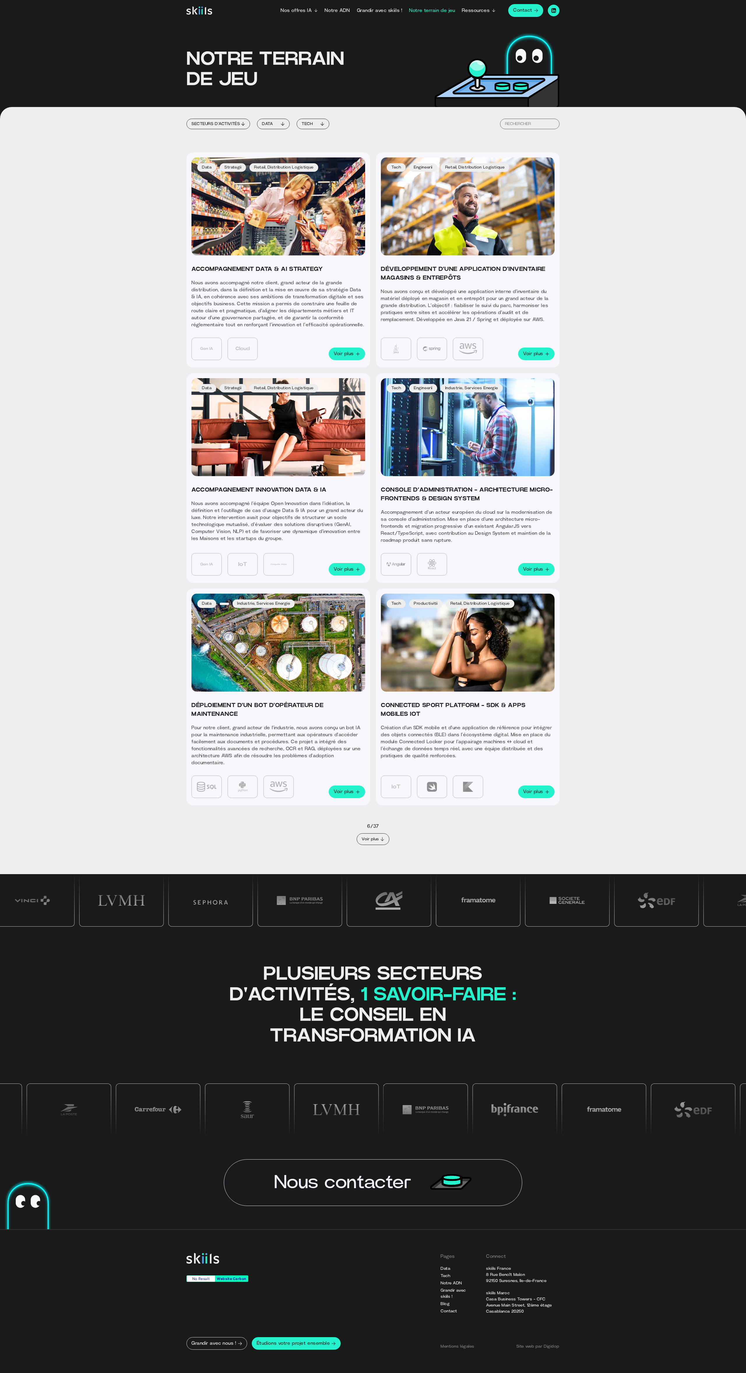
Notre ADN (337, 10)
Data (445, 1269)
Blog (445, 1304)
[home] (199, 10)
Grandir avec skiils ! (379, 10)
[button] (299, 10)
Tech (445, 1276)
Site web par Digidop (538, 1346)
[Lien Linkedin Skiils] (554, 10)
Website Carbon (231, 1278)
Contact (449, 1311)
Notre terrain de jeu (432, 10)
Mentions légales (457, 1346)
